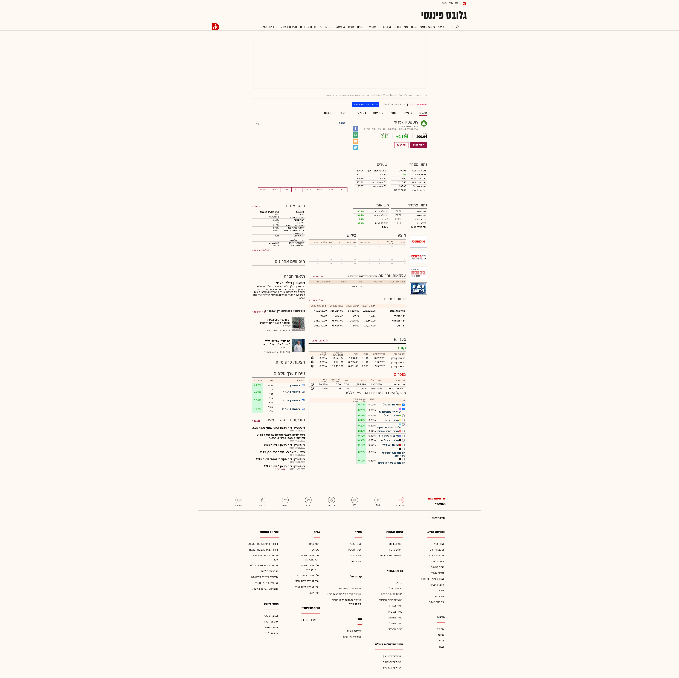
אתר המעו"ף (437, 567)
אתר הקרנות (395, 544)
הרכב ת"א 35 (437, 549)
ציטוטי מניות (437, 561)
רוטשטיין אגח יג (291, 409)
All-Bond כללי (389, 95)
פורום (343, 113)
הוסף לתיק (418, 145)
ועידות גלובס (271, 633)
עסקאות (378, 113)
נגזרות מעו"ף (437, 573)
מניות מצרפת (395, 617)
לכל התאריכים (261, 250)
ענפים (441, 641)
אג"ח (441, 646)
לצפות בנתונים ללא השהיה (365, 104)
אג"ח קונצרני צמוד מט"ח (306, 587)
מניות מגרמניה (394, 611)
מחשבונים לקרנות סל (350, 588)
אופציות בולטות (269, 571)
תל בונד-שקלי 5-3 (389, 435)
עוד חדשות (260, 311)
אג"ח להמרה (313, 593)
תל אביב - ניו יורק (310, 620)
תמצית (423, 113)
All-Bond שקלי (390, 444)
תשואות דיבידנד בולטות (265, 589)
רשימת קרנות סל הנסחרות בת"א (344, 594)
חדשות (328, 113)
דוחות (393, 113)
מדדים (399, 582)
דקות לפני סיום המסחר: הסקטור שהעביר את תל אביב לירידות (275, 323)
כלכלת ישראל (354, 631)
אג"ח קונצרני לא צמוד (351, 95)
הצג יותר (280, 469)
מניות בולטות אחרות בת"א (264, 565)
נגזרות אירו (438, 596)
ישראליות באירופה (392, 662)
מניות (441, 635)
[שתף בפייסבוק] (355, 128)
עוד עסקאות (317, 276)
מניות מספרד (395, 629)
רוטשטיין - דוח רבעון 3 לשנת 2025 (284, 466)
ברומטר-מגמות (436, 602)
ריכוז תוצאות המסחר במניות (263, 544)
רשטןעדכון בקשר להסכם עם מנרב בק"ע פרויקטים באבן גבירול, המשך (281, 436)
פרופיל (257, 206)
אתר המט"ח (355, 544)
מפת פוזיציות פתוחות (432, 579)
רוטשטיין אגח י (291, 391)
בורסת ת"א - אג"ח (406, 95)
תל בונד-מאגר (391, 420)
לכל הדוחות (317, 300)
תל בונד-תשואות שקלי (389, 427)
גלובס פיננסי (444, 15)
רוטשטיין (295, 385)
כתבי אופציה (437, 584)
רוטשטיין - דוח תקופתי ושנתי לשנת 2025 (280, 459)
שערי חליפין (354, 549)
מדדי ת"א (439, 544)
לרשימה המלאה (319, 340)
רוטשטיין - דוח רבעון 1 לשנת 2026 (284, 444)
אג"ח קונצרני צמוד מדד (307, 581)
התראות (401, 145)
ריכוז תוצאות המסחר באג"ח (263, 549)
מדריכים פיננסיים (352, 637)
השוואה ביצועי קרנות (391, 555)
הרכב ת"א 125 (436, 555)
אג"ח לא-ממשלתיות (372, 95)
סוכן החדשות (271, 621)
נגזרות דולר (438, 590)
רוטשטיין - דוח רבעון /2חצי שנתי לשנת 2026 (278, 427)
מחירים (440, 629)
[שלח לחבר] (355, 141)
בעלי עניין (360, 113)
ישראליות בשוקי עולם (391, 668)
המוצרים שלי (271, 616)
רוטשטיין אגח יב (291, 400)
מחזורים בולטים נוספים (266, 583)
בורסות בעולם (395, 588)
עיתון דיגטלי (271, 627)
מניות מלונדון (395, 606)
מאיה (257, 420)
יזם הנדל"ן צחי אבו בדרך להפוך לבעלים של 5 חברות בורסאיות (276, 344)
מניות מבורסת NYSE (391, 594)
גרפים (408, 113)
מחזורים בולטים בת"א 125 (264, 577)
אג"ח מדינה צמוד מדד (308, 575)
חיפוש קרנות (395, 549)
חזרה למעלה (438, 517)
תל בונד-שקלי (391, 415)
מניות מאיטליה (394, 623)
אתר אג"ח (314, 544)
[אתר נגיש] (215, 26)
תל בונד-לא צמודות (388, 431)
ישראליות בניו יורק (392, 656)
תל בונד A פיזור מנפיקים (391, 462)
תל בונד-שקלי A (390, 440)
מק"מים (315, 549)
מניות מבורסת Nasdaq (390, 600)
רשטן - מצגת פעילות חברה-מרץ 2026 (282, 452)
